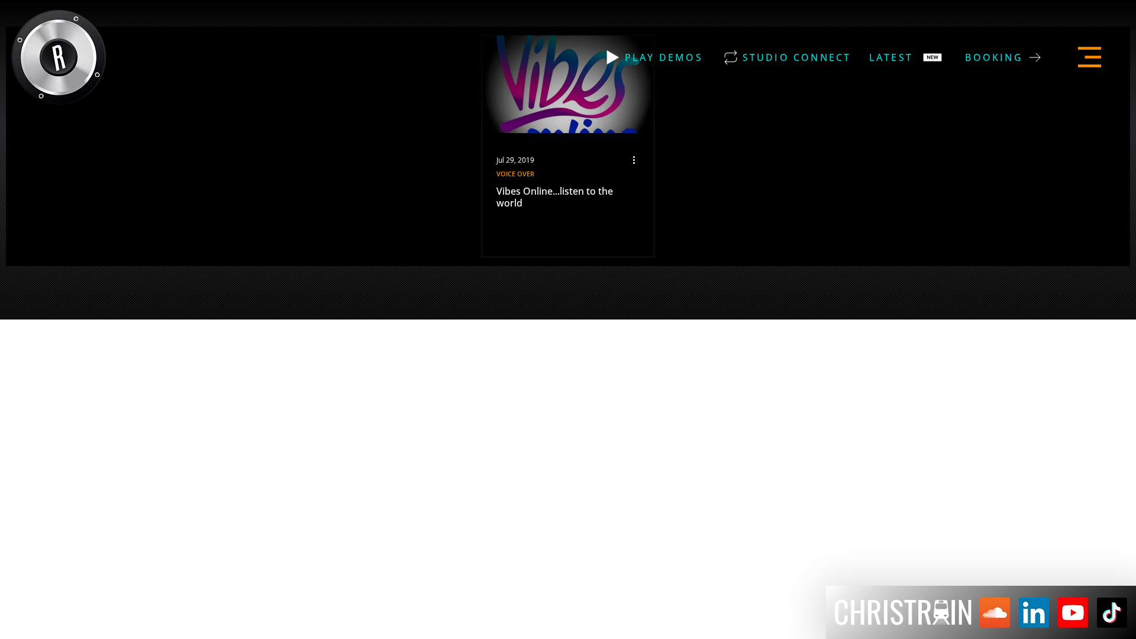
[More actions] (638, 160)
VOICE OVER (515, 174)
